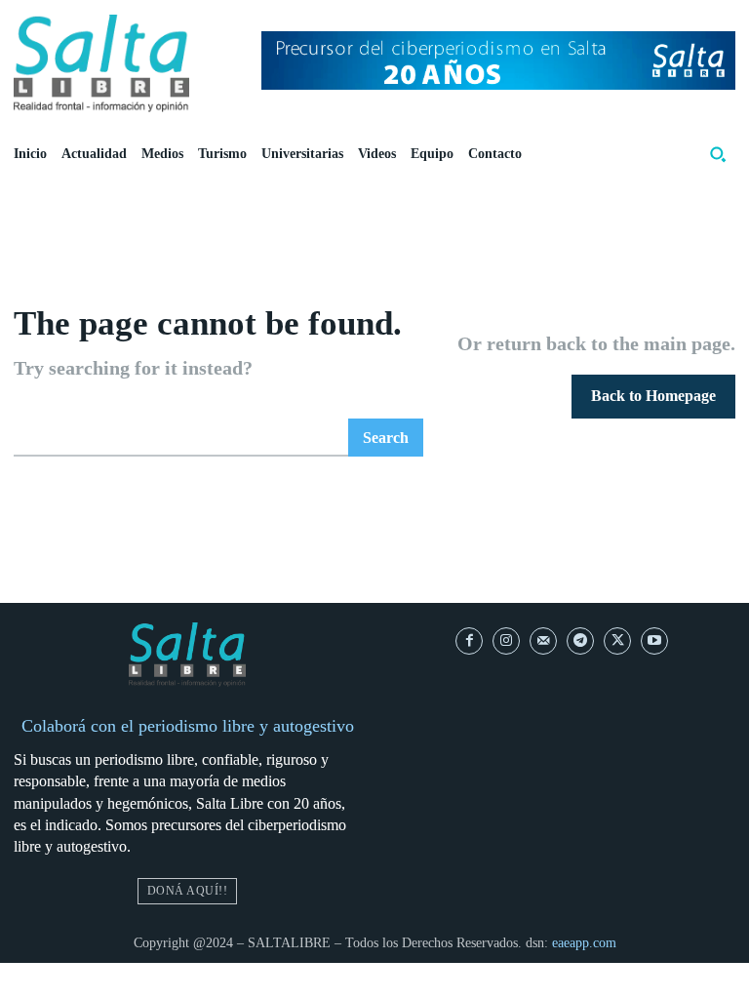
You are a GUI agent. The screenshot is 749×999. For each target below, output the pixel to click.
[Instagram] (506, 641)
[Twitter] (617, 641)
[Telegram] (580, 641)
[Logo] (101, 63)
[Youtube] (654, 641)
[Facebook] (469, 641)
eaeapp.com (584, 943)
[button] (717, 154)
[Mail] (543, 641)
